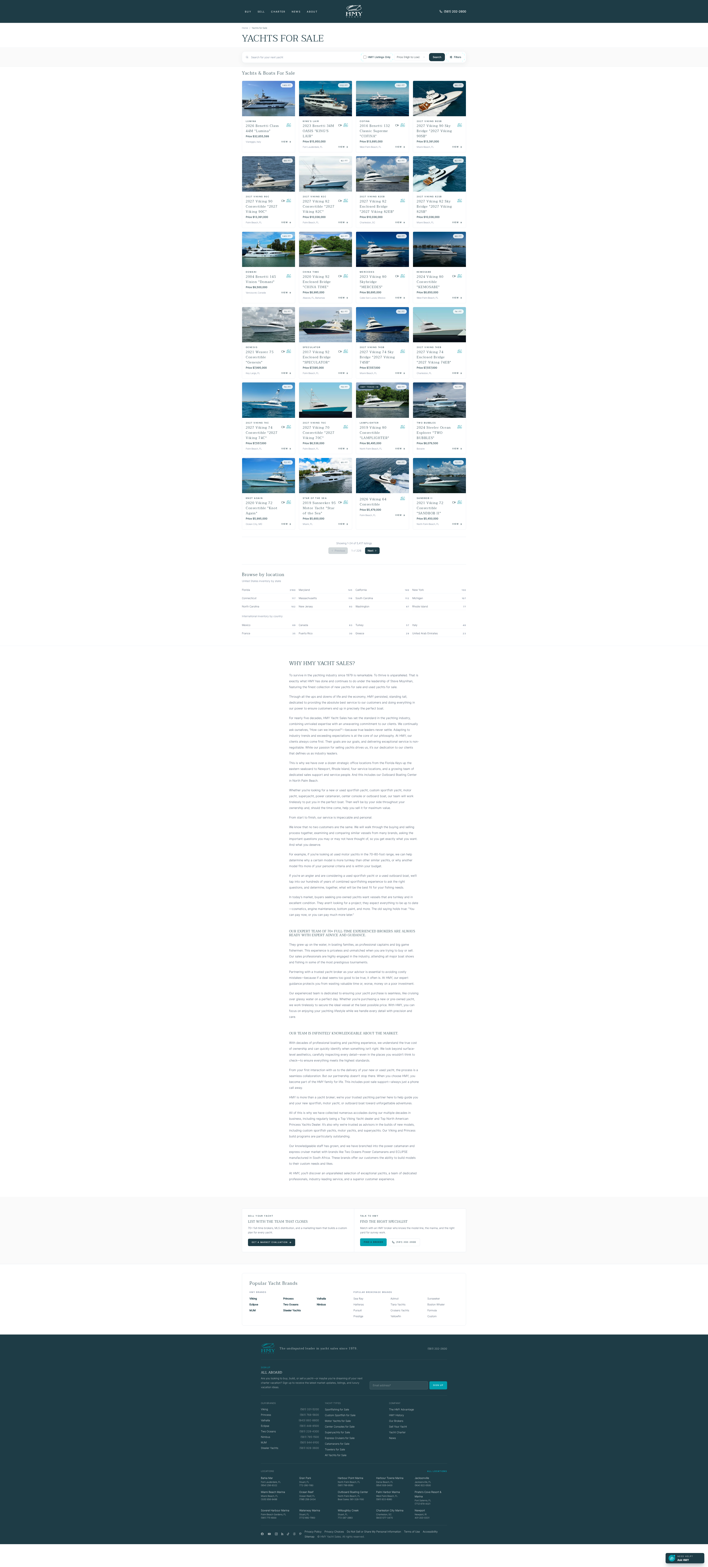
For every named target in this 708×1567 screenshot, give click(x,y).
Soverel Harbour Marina (275, 1510)
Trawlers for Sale (335, 1449)
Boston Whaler (436, 1304)
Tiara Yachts (398, 1304)
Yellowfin (396, 1316)
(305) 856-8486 (269, 1499)
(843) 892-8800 (309, 1420)
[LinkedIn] (282, 1534)
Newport (420, 1510)
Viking (253, 1298)
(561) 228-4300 (309, 1431)
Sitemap (309, 1536)
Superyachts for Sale (337, 1432)
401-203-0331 (422, 1517)
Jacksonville (422, 1477)
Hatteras (358, 1304)
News (296, 11)
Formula (432, 1310)
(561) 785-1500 (310, 1436)
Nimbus (321, 1304)
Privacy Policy (313, 1531)
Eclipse (253, 1304)
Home (245, 28)
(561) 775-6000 (268, 1517)
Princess (288, 1298)
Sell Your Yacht (398, 1426)
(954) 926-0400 (384, 1485)
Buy (248, 11)
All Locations (437, 1471)
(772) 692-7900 (307, 1517)
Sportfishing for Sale (337, 1409)
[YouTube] (269, 1534)
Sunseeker (433, 1298)
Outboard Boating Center (353, 1491)
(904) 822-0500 (423, 1485)
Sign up (438, 1385)
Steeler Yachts (292, 1310)
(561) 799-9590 (345, 1485)
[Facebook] (262, 1534)
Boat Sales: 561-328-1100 (351, 1499)
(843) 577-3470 (384, 1517)
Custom (432, 1316)
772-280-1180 (306, 1485)
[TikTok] (288, 1534)
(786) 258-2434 (307, 1499)
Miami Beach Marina (273, 1491)
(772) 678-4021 (422, 1503)
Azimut (395, 1298)
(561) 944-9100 (309, 1442)
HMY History (396, 1415)
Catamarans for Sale (337, 1443)
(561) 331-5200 (309, 1409)
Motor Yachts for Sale (338, 1420)
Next (370, 550)
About (312, 11)
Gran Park (305, 1477)
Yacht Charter (397, 1432)
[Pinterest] (300, 1534)
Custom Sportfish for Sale (340, 1415)
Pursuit (357, 1310)
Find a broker (373, 1242)
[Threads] (294, 1534)
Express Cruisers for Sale (340, 1438)
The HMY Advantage (401, 1409)
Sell (261, 11)
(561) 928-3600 (309, 1447)
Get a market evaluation (269, 1242)
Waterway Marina (309, 1510)
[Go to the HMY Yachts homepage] (354, 11)
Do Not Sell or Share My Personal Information (374, 1531)
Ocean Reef (306, 1491)
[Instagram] (276, 1534)
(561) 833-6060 (384, 1499)
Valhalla (321, 1298)
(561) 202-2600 (455, 11)
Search (437, 57)
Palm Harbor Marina (388, 1491)
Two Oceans (291, 1304)
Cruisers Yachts (400, 1310)
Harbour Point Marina (350, 1477)
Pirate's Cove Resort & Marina (428, 1494)
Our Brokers (396, 1420)
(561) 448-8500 (309, 1425)
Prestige (358, 1316)
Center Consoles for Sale (340, 1426)
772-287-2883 (345, 1517)
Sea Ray (358, 1298)
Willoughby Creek (348, 1510)
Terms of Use (412, 1531)
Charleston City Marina (389, 1510)
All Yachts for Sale (335, 1455)
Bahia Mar (267, 1477)
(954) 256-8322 (269, 1485)
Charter (278, 11)
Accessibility (430, 1531)
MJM (252, 1310)
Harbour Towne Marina (389, 1477)
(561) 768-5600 (309, 1414)
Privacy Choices (334, 1531)
